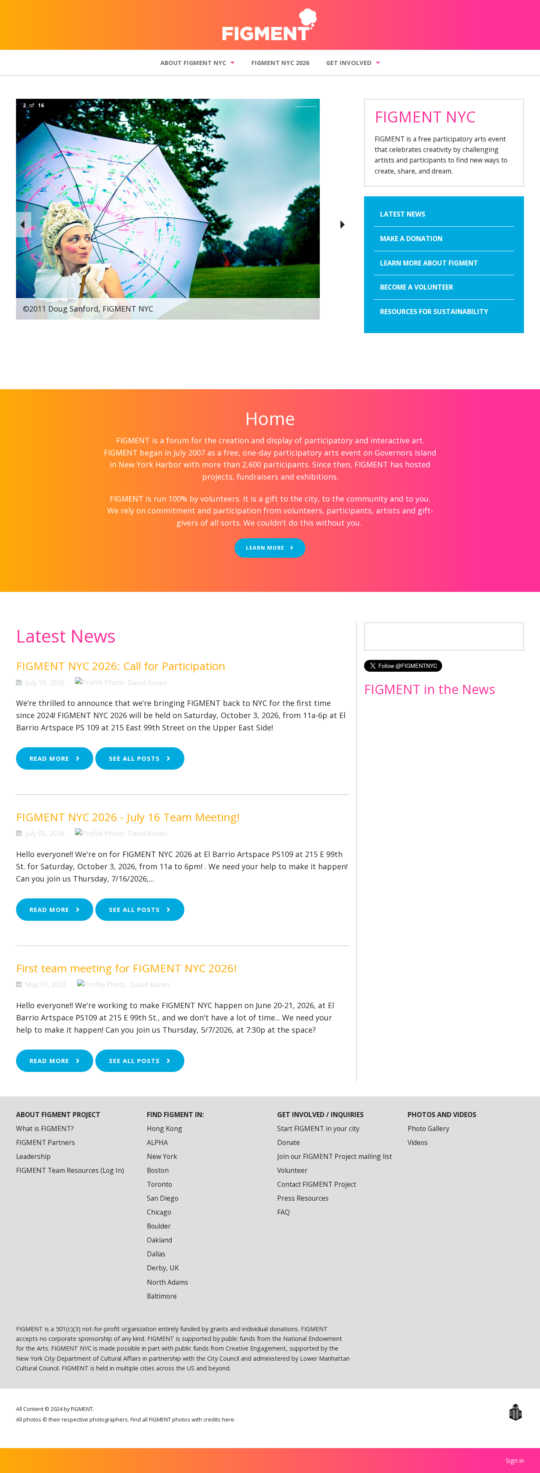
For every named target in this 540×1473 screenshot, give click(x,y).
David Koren (147, 682)
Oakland (159, 1240)
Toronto (159, 1184)
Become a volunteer (416, 287)
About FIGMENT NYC (193, 62)
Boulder (159, 1226)
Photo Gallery (428, 1128)
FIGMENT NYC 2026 (280, 62)
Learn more (266, 547)
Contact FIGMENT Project (316, 1184)
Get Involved (349, 62)
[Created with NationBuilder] (515, 1412)
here (228, 1419)
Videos (418, 1142)
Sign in (515, 1461)
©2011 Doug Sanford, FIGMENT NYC (88, 309)
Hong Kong (164, 1128)
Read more (50, 758)
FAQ (283, 1212)
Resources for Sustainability (434, 311)
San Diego (162, 1198)
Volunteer (292, 1170)
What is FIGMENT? (45, 1128)
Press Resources (303, 1198)
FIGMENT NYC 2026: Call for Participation (120, 665)
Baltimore (162, 1296)
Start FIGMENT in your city (318, 1128)
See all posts (135, 758)
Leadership (33, 1156)
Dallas (156, 1254)
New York (162, 1156)
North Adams (167, 1282)
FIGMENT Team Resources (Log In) (70, 1170)
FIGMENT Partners (45, 1142)
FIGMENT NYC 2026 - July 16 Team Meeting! (128, 817)
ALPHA (157, 1142)
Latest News (402, 214)
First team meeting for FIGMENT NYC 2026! (126, 968)
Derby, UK (163, 1267)
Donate (288, 1142)
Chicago (159, 1212)
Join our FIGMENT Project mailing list (334, 1156)
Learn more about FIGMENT (429, 263)
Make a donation (411, 238)
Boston (158, 1170)
